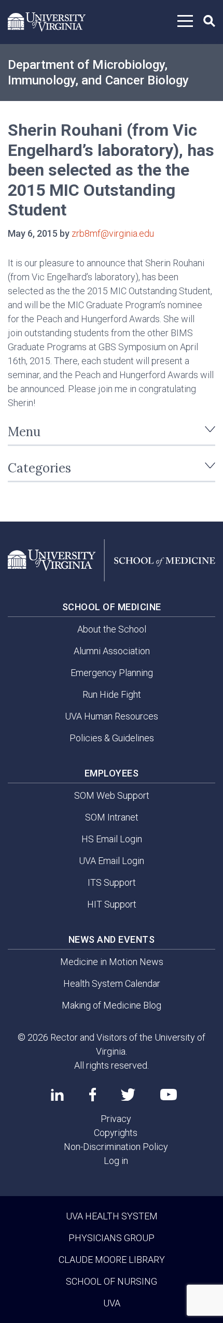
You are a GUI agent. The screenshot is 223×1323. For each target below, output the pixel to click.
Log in (116, 1160)
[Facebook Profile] (92, 1094)
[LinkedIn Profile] (57, 1094)
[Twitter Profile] (128, 1094)
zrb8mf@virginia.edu (113, 233)
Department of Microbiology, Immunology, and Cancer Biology (98, 72)
